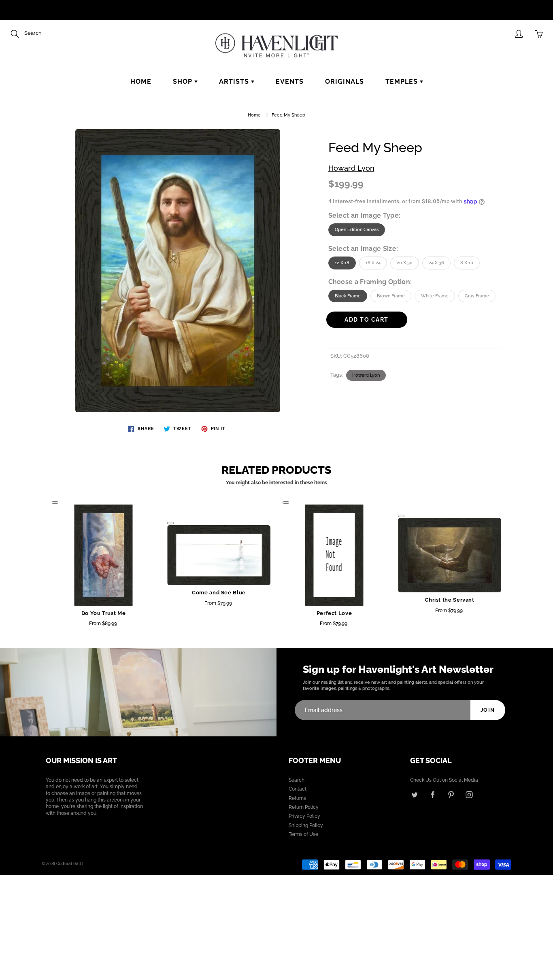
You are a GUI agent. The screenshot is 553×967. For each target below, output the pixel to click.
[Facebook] (432, 794)
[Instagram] (469, 794)
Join (488, 710)
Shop (183, 81)
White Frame (435, 296)
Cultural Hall (68, 863)
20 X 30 (405, 262)
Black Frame (348, 296)
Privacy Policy (304, 816)
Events (290, 81)
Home (140, 81)
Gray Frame (477, 296)
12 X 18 (342, 262)
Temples (402, 81)
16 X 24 (373, 262)
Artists (235, 81)
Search (296, 780)
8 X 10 (466, 262)
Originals (344, 81)
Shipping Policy (306, 825)
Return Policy (304, 807)
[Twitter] (414, 794)
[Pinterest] (451, 794)
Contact (297, 789)
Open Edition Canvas (357, 229)
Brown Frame (391, 296)
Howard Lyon (351, 168)
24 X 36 (436, 262)
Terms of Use (303, 834)
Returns (297, 798)
